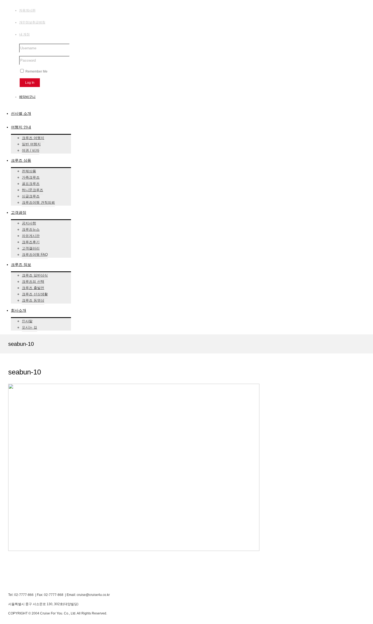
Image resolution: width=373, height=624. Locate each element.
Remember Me (36, 71)
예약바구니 (27, 97)
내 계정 (24, 34)
